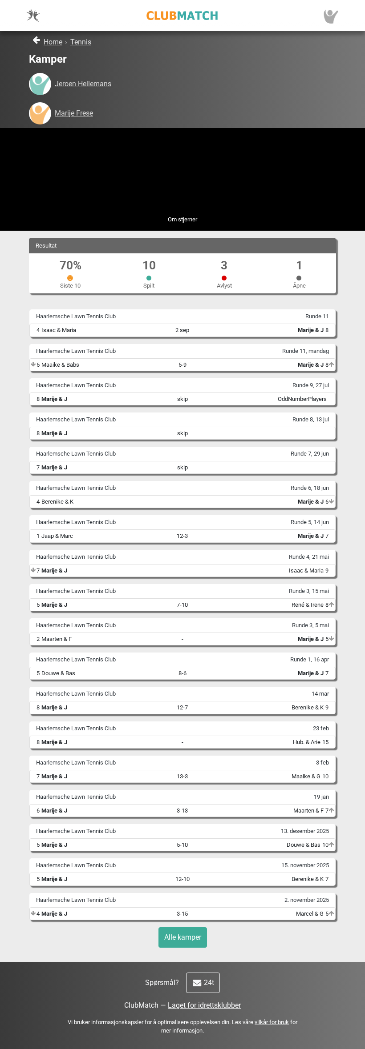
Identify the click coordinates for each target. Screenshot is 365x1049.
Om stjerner (182, 219)
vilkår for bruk (272, 1022)
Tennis (80, 42)
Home (53, 42)
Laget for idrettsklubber (204, 1005)
